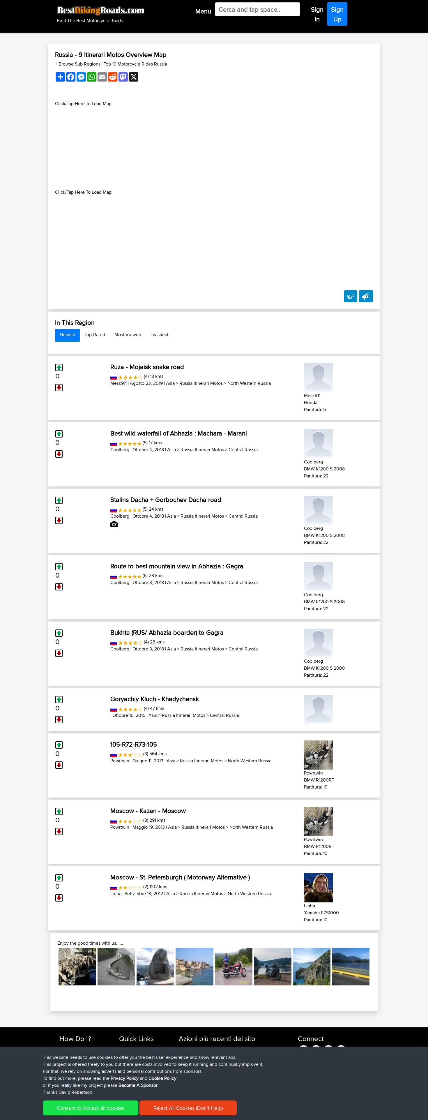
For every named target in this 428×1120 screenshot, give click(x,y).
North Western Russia (249, 383)
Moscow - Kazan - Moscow (148, 810)
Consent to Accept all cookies (90, 1108)
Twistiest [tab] (159, 334)
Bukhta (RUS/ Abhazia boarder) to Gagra (167, 632)
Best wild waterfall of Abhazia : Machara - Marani (178, 433)
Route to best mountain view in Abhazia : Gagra (176, 566)
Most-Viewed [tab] (127, 334)
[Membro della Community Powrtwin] (318, 754)
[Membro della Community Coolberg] (318, 443)
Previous (50, 966)
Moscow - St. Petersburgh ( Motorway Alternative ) (180, 877)
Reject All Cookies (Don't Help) (188, 1108)
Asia (170, 383)
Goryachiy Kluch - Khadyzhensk (154, 698)
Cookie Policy (162, 1078)
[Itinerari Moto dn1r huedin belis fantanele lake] (272, 966)
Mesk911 (118, 383)
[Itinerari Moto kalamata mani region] (194, 966)
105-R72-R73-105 (133, 744)
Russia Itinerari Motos (201, 383)
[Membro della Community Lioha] (318, 886)
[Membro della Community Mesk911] (318, 376)
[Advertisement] (214, 148)
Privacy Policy (125, 1078)
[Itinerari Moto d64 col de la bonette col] (155, 966)
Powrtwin (119, 760)
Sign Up (337, 14)
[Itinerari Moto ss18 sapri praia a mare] (311, 966)
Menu (203, 11)
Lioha (115, 893)
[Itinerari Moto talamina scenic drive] (233, 966)
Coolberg (119, 449)
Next (378, 966)
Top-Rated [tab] (94, 334)
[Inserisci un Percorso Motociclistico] (350, 296)
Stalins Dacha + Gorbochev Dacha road (165, 499)
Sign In (317, 14)
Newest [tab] (67, 334)
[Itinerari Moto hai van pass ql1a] (116, 966)
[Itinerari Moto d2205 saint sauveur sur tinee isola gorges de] (77, 966)
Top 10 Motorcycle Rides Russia (135, 64)
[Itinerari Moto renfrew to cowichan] (350, 966)
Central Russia (243, 449)
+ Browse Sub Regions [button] (78, 64)
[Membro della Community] (318, 708)
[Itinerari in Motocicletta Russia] (113, 376)
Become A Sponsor (138, 1085)
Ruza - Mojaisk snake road (147, 366)
